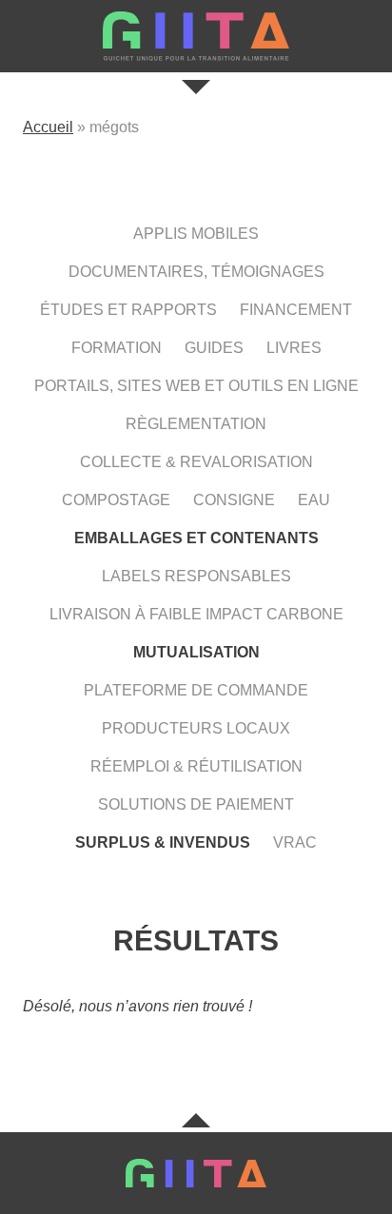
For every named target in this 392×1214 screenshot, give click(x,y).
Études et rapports (128, 310)
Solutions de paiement (196, 804)
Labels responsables (196, 576)
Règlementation (196, 424)
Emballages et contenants (196, 538)
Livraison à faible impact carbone (196, 614)
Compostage (116, 500)
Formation (116, 348)
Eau (314, 500)
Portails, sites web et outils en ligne (196, 386)
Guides (214, 348)
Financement (296, 310)
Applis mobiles (196, 233)
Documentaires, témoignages (196, 272)
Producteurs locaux (196, 728)
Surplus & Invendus (162, 842)
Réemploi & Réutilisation (196, 766)
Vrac (295, 842)
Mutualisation (196, 652)
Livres (294, 348)
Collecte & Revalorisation (196, 462)
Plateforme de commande (196, 690)
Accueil (48, 127)
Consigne (234, 500)
